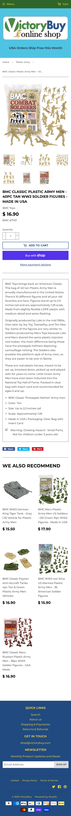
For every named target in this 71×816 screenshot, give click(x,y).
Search (35, 714)
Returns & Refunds (35, 729)
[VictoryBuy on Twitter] (53, 787)
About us (35, 719)
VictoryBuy (26, 796)
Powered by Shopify (46, 796)
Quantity (7, 229)
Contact (15, 780)
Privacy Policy (29, 780)
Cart (65, 4)
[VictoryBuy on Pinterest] (65, 787)
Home (5, 62)
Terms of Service (49, 780)
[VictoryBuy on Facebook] (59, 787)
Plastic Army (23, 62)
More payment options (35, 264)
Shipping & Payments (35, 724)
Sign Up (61, 764)
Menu (10, 4)
